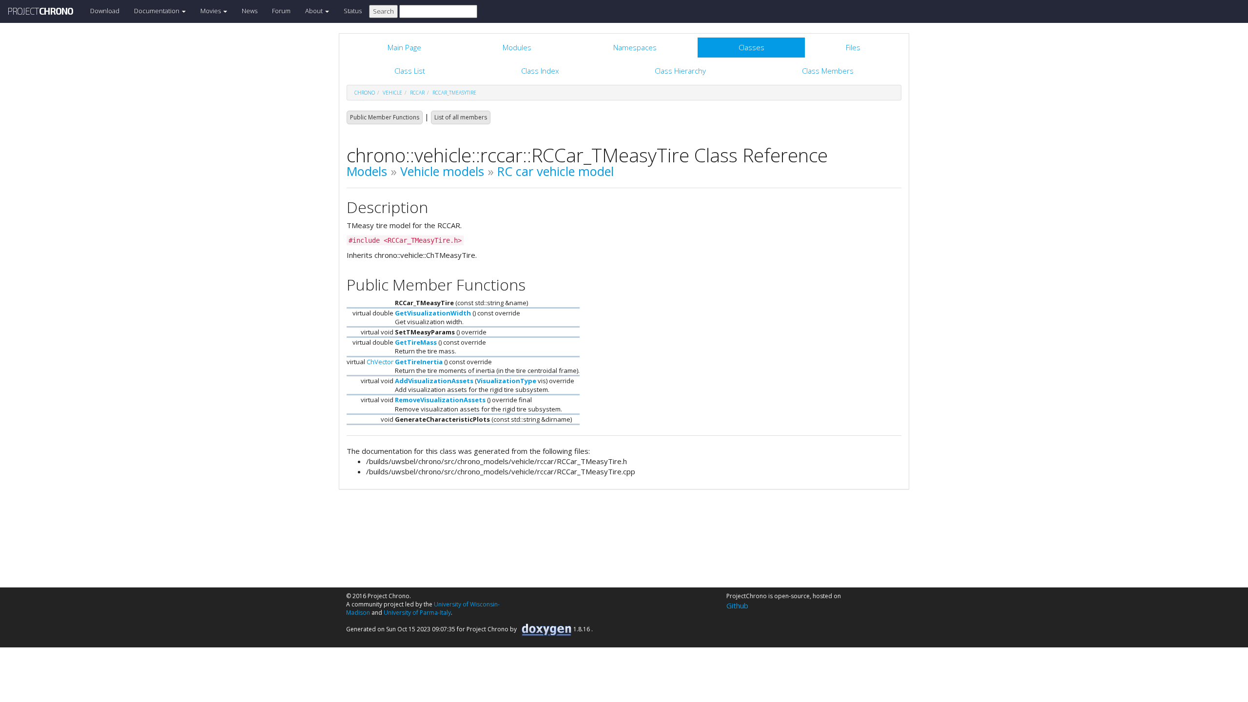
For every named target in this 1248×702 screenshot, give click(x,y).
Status (353, 10)
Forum (281, 10)
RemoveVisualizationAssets (440, 399)
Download (104, 10)
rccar (417, 92)
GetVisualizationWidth (433, 313)
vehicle (392, 92)
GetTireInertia (419, 361)
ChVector (380, 361)
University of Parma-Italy (417, 612)
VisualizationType (506, 380)
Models (367, 171)
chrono (364, 92)
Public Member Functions (384, 117)
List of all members (460, 117)
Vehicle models (442, 171)
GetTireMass (416, 342)
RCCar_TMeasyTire (454, 92)
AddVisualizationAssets (434, 380)
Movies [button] (211, 10)
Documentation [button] (157, 10)
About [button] (314, 10)
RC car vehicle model (555, 171)
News (249, 10)
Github (737, 605)
